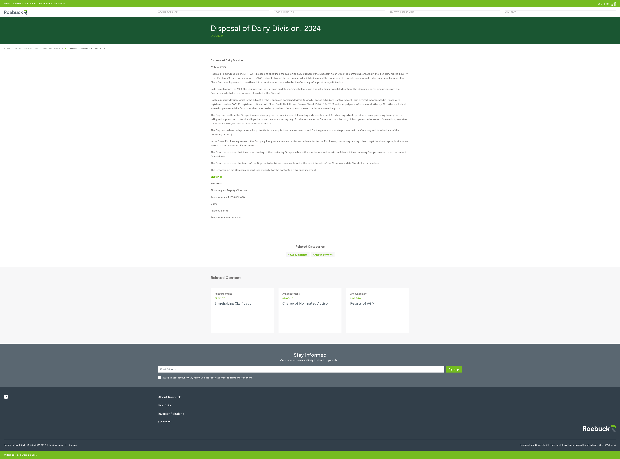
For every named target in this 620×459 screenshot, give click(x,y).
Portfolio (164, 405)
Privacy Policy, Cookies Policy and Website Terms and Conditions (219, 377)
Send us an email (57, 445)
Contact (511, 12)
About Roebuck (168, 12)
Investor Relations (402, 12)
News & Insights (284, 12)
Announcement (323, 254)
